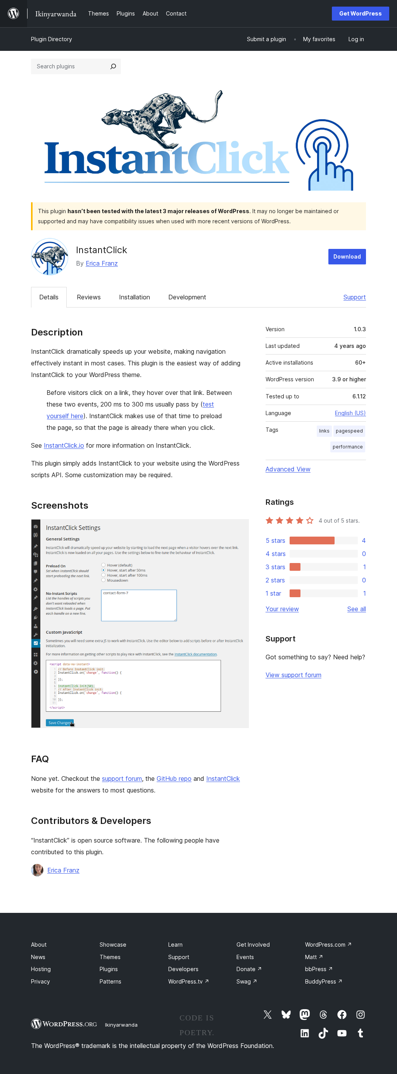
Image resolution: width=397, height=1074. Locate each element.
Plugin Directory (51, 39)
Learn (175, 944)
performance (348, 447)
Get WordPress (360, 13)
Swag (246, 981)
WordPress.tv (188, 981)
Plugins (109, 969)
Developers (183, 969)
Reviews (89, 297)
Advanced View (288, 469)
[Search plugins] (113, 66)
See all (356, 609)
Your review (282, 609)
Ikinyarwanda (121, 1025)
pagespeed (349, 431)
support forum (122, 778)
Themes (110, 957)
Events (245, 957)
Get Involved (253, 944)
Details (49, 297)
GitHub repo (174, 778)
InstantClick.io (64, 445)
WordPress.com (328, 944)
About (39, 944)
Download (347, 256)
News (38, 957)
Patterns (110, 981)
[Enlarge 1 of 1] (238, 530)
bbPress (319, 969)
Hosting (41, 969)
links (324, 431)
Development (187, 297)
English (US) (350, 413)
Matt (314, 957)
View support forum (293, 675)
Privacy (40, 981)
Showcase (113, 944)
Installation (134, 297)
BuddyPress (324, 981)
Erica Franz (102, 263)
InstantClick (223, 778)
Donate (249, 969)
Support (354, 297)
